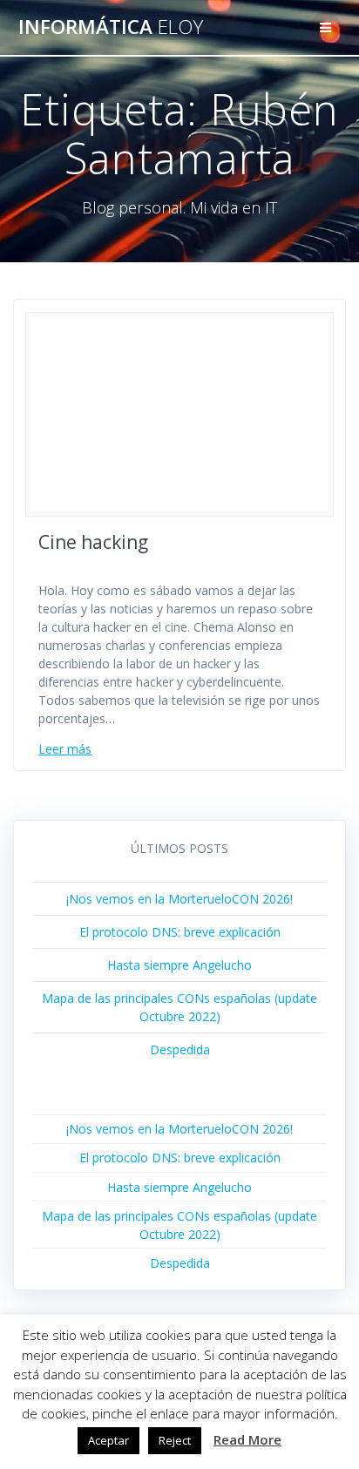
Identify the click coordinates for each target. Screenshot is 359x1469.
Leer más (64, 749)
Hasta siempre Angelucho (179, 965)
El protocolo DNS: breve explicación (180, 932)
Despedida (180, 1049)
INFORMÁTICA (110, 27)
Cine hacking (93, 542)
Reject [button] (175, 1440)
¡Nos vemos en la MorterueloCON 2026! (179, 898)
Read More (247, 1439)
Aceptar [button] (108, 1440)
